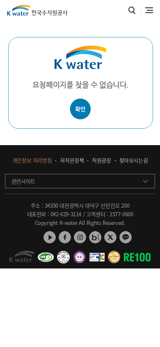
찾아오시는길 (133, 160)
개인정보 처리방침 (32, 160)
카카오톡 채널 (125, 237)
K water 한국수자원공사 (37, 10)
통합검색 (132, 10)
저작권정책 (72, 160)
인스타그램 (80, 237)
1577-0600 (121, 214)
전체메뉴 (149, 10)
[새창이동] (45, 254)
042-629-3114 (65, 214)
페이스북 (65, 237)
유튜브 (49, 237)
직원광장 (101, 160)
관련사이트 (23, 181)
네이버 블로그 (95, 237)
